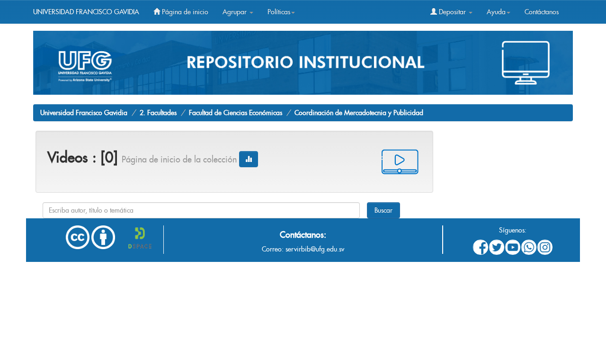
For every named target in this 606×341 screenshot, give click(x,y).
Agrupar (236, 12)
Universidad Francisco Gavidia (83, 112)
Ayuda (496, 12)
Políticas (278, 12)
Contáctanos (542, 12)
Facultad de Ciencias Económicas (235, 112)
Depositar (452, 12)
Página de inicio (184, 12)
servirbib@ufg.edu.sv (314, 249)
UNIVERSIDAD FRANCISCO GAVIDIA (86, 12)
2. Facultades (158, 112)
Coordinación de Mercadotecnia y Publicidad (358, 112)
